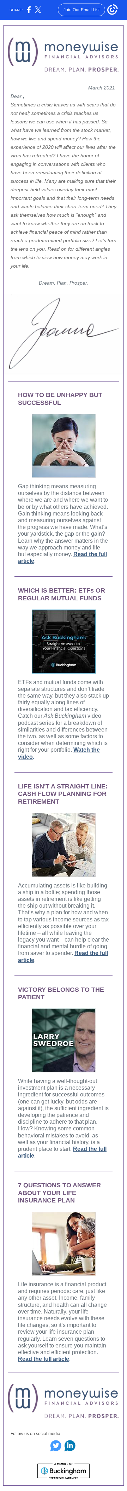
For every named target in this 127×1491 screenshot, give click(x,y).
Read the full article (43, 1359)
